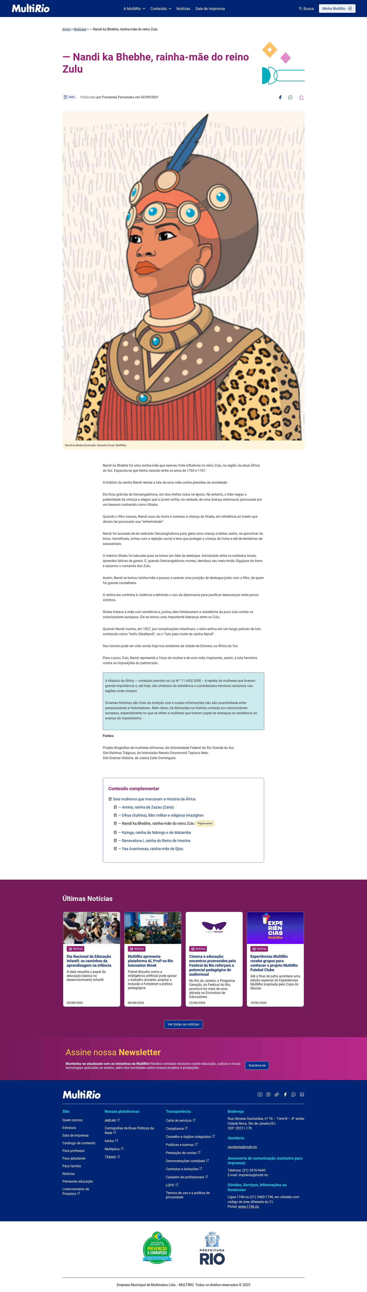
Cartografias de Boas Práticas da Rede (129, 1130)
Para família (71, 1166)
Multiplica (112, 1149)
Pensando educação (77, 1181)
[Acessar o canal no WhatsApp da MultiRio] (293, 1095)
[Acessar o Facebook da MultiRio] (285, 1095)
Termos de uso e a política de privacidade (188, 1195)
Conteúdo (158, 8)
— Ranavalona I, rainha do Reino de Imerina (154, 840)
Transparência (178, 1111)
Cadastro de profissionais (185, 1177)
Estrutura (69, 1128)
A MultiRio (132, 8)
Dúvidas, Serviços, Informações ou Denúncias (257, 1187)
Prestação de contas (181, 1153)
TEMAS (111, 1157)
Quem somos (72, 1120)
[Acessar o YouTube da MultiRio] (260, 1095)
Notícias (183, 8)
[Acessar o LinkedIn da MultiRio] (302, 1095)
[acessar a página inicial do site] (30, 8)
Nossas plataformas (122, 1111)
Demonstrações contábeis (186, 1161)
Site (65, 1111)
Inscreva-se (257, 1065)
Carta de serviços (179, 1120)
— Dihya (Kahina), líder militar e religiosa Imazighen (161, 815)
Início (66, 29)
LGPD (170, 1185)
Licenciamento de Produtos (75, 1191)
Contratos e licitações (182, 1169)
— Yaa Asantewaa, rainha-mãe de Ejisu (150, 848)
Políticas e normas (180, 1145)
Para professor (73, 1151)
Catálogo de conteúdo (78, 1143)
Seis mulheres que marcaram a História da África (154, 799)
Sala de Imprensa (210, 8)
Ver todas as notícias (183, 1024)
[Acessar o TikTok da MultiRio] (276, 1095)
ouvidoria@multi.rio (242, 1147)
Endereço (236, 1111)
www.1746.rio (248, 1207)
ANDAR (111, 1120)
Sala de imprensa (75, 1135)
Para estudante (73, 1158)
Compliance (175, 1129)
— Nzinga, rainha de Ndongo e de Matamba (154, 832)
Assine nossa (113, 1052)
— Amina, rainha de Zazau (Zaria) (146, 807)
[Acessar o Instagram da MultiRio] (268, 1095)
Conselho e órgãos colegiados (189, 1137)
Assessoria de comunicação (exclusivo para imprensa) (265, 1160)
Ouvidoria (236, 1138)
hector (110, 1141)
